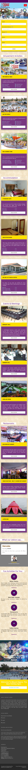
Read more (14, 587)
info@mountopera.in (8, 757)
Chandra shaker (14, 562)
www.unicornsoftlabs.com (6, 767)
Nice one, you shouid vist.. (6, 730)
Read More (14, 89)
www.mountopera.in (9, 758)
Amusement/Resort (6, 27)
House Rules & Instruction (21, 766)
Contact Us (24, 767)
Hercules (6, 546)
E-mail (3, 21)
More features (14, 687)
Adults (3, 37)
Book (14, 49)
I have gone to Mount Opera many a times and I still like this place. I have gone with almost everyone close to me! (13, 733)
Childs (3, 42)
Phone (3, 32)
